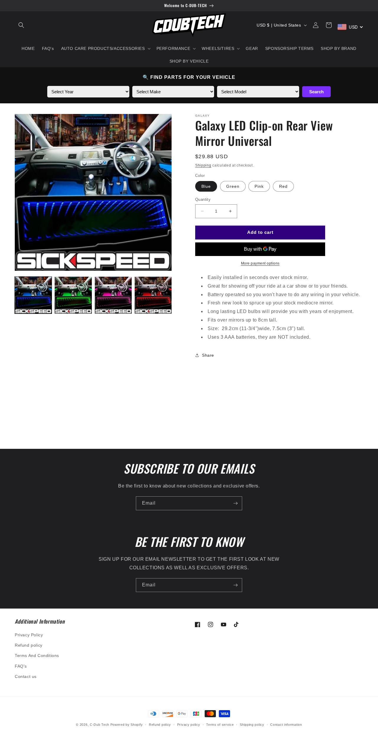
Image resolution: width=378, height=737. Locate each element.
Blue (206, 186)
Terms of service (220, 724)
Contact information (286, 724)
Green (232, 186)
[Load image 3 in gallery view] (113, 295)
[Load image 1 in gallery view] (33, 295)
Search (316, 91)
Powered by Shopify (126, 724)
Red (283, 186)
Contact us (26, 676)
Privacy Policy (29, 634)
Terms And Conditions (37, 655)
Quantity (203, 199)
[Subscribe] (235, 503)
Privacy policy (188, 724)
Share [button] (208, 355)
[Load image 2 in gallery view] (73, 295)
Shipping (203, 165)
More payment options (260, 263)
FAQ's (21, 666)
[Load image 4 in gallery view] (153, 295)
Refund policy (29, 645)
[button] (21, 25)
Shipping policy (252, 724)
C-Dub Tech (99, 724)
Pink (259, 186)
